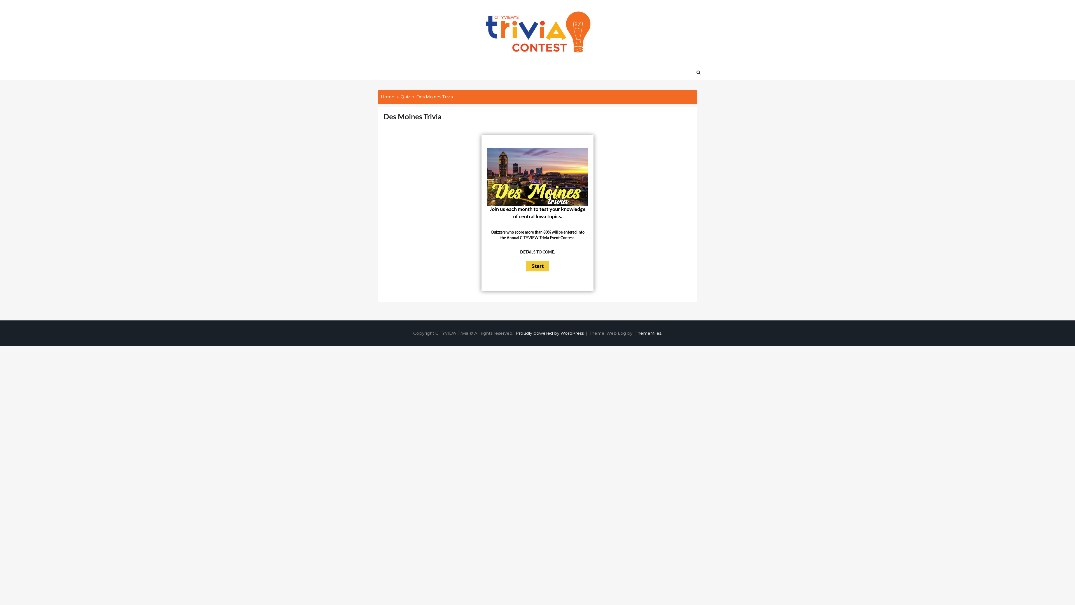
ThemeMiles (648, 333)
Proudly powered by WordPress (550, 333)
